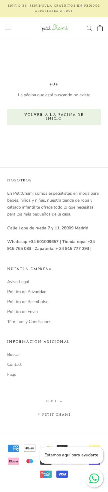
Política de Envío (22, 312)
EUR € (51, 401)
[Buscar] (89, 27)
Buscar (13, 354)
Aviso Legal (18, 282)
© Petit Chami (54, 415)
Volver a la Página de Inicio (54, 116)
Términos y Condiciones (29, 321)
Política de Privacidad (26, 292)
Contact (14, 364)
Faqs (11, 374)
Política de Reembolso (28, 302)
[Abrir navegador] (8, 28)
